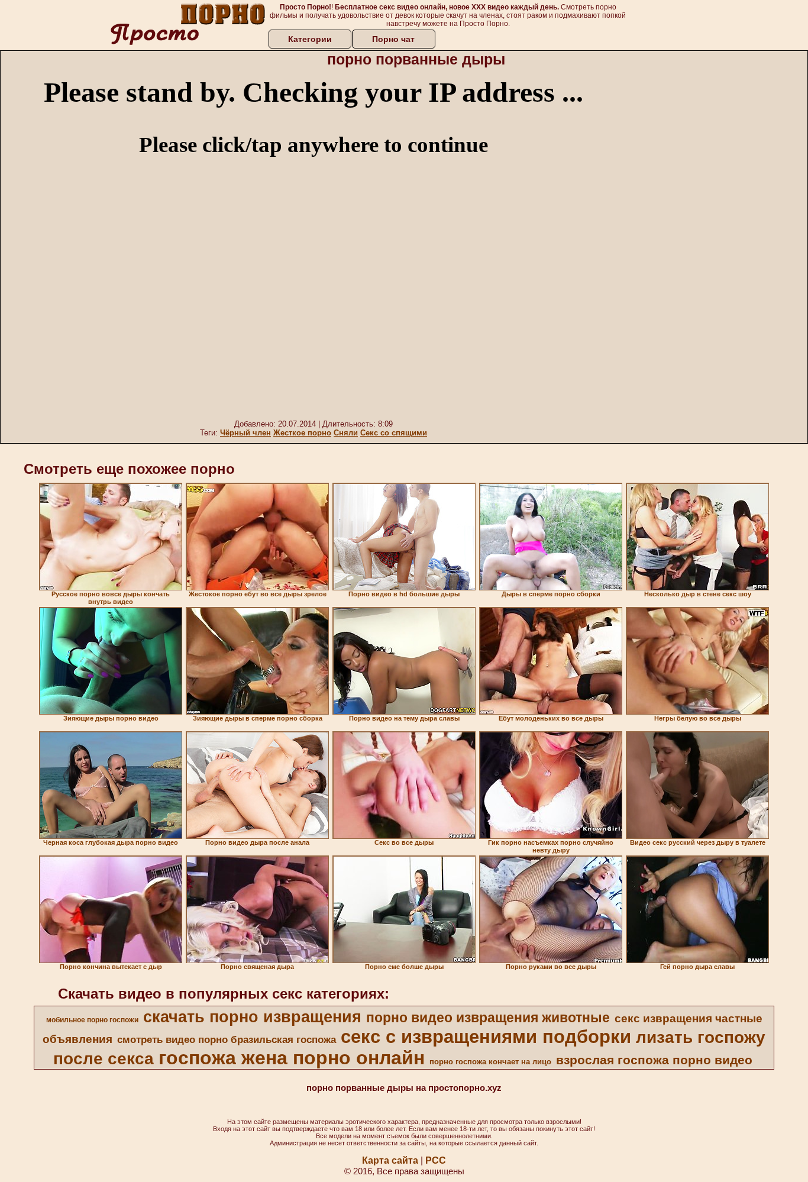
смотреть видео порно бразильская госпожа (226, 1039)
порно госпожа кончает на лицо (490, 1061)
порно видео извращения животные (488, 1017)
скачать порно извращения (252, 1017)
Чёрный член (245, 432)
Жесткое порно (302, 432)
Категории (310, 39)
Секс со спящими (393, 432)
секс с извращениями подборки (486, 1036)
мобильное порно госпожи (92, 1020)
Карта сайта (390, 1160)
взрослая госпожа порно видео (654, 1060)
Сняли (346, 432)
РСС (435, 1160)
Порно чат (393, 39)
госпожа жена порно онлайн (292, 1057)
